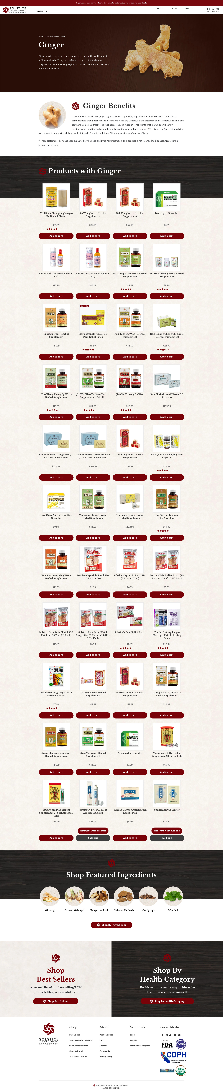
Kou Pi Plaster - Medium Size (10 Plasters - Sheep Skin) (93, 458)
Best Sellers (74, 1037)
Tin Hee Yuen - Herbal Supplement (93, 696)
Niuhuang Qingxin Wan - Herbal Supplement (130, 519)
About (188, 11)
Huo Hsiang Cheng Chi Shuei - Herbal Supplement (167, 338)
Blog (174, 11)
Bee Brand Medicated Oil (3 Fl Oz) (93, 277)
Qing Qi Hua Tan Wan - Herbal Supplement (166, 519)
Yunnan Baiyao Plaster (167, 812)
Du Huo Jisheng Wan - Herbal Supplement (167, 277)
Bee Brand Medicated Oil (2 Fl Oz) (56, 277)
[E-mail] (178, 1037)
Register (134, 1042)
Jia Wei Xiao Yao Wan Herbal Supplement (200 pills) (93, 398)
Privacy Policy (106, 1059)
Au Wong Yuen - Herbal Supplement (93, 217)
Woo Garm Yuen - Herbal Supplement (129, 696)
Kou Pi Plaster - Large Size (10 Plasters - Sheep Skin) (56, 458)
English (40, 11)
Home (41, 39)
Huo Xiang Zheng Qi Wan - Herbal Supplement (56, 398)
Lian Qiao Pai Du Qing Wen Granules (56, 519)
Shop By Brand (76, 1053)
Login (132, 1037)
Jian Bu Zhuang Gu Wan (130, 396)
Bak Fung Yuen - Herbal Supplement (130, 217)
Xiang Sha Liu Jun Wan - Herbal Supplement (167, 696)
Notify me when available (93, 833)
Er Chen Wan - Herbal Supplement (56, 338)
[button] (52, 231)
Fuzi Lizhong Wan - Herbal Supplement (129, 338)
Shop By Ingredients (113, 927)
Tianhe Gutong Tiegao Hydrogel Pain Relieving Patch (167, 637)
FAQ (101, 1042)
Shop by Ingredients (52, 39)
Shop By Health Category (80, 1042)
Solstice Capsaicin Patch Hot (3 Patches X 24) (130, 579)
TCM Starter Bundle (78, 1059)
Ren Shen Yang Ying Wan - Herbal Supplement (56, 579)
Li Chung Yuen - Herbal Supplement (130, 458)
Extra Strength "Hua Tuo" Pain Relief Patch (93, 338)
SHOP (160, 11)
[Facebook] (162, 1037)
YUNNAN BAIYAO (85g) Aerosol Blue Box (93, 814)
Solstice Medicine (120, 1087)
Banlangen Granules (166, 215)
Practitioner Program (140, 1048)
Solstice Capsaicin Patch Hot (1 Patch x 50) (93, 579)
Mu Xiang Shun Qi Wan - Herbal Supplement (93, 519)
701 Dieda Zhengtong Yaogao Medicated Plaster (56, 217)
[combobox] (42, 11)
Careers (103, 1048)
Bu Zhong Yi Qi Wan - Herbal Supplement (130, 277)
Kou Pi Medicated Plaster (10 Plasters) (166, 398)
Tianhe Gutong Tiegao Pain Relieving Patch (56, 696)
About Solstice (106, 1037)
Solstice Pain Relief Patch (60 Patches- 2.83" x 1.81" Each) (56, 636)
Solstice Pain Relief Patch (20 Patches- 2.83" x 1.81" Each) (167, 579)
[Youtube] (174, 1037)
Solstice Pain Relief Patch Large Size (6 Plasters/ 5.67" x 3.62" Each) (93, 637)
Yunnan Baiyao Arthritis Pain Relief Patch (130, 814)
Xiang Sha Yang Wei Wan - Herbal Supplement (56, 757)
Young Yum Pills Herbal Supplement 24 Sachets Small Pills (56, 815)
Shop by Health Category (169, 1003)
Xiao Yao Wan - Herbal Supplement (93, 757)
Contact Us (105, 1053)
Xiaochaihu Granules (130, 755)
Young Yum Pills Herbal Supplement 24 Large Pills (167, 757)
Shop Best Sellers (57, 1003)
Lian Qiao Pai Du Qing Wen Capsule (167, 458)
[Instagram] (166, 1037)
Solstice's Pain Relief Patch (130, 634)
